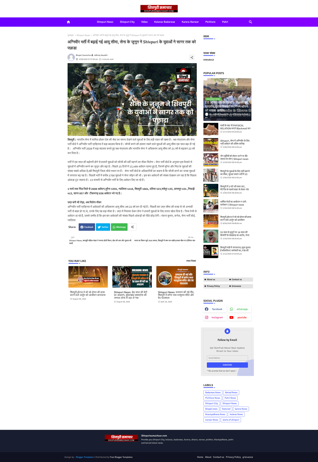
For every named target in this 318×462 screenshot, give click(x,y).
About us (211, 279)
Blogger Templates (85, 457)
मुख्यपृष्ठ (71, 35)
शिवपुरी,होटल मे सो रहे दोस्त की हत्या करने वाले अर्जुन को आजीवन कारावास (88, 294)
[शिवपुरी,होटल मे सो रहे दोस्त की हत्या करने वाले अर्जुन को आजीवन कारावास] (210, 221)
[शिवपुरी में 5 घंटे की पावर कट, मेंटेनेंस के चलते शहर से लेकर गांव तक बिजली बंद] (210, 190)
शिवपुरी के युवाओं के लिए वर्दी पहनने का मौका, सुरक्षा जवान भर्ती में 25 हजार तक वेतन (235, 174)
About (208, 457)
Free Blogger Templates (121, 457)
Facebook (88, 227)
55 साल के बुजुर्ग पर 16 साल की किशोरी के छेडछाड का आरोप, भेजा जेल (234, 235)
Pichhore (210, 22)
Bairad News (231, 392)
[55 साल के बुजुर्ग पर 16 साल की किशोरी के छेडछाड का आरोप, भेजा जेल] (210, 236)
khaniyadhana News (215, 414)
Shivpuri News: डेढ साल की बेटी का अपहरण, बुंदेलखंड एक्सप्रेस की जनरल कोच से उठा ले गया (130, 295)
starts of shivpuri (231, 419)
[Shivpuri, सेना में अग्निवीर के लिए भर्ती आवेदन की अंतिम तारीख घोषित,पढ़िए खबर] (210, 144)
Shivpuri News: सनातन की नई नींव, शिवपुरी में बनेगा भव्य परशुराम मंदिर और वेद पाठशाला (176, 295)
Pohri (225, 22)
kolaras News (236, 414)
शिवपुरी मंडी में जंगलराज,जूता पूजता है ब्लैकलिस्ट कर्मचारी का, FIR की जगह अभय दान (235, 250)
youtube (242, 317)
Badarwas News (213, 392)
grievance (247, 457)
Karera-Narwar (190, 22)
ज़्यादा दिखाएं (191, 261)
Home (200, 457)
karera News (241, 408)
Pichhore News (212, 398)
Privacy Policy (213, 286)
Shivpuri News (105, 22)
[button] (250, 22)
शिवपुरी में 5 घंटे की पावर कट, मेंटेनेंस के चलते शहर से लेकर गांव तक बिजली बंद (234, 189)
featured (226, 408)
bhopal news (211, 408)
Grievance (236, 286)
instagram (217, 317)
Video (144, 22)
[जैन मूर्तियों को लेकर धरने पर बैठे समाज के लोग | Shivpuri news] (210, 160)
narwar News (211, 419)
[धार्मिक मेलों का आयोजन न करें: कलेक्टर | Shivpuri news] (210, 205)
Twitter (105, 227)
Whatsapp (121, 227)
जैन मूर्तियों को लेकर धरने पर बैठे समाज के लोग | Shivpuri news (234, 157)
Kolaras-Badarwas (164, 22)
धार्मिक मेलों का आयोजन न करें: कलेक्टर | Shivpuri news (233, 203)
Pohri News (230, 398)
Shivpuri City (127, 22)
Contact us (237, 279)
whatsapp (242, 309)
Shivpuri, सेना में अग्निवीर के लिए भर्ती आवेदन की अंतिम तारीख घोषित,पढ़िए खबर (235, 143)
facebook (217, 309)
